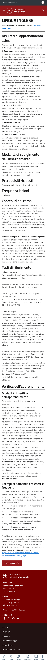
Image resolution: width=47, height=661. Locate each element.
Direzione (6, 609)
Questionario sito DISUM (11, 649)
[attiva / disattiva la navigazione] (4, 10)
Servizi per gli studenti (11, 602)
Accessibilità (7, 636)
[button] (16, 3)
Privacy (5, 627)
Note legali (6, 631)
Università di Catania (9, 3)
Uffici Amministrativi (10, 605)
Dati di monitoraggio (10, 640)
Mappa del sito (8, 645)
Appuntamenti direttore (11, 599)
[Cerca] (43, 10)
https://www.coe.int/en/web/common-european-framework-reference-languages (20, 554)
